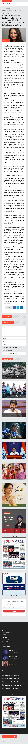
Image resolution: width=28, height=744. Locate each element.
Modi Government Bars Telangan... (13, 415)
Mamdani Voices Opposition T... (13, 678)
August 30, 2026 (13, 652)
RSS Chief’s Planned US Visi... (12, 675)
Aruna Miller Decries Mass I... (12, 688)
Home (3, 8)
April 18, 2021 (6, 40)
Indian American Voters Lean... (13, 681)
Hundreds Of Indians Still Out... (12, 377)
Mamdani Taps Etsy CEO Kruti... (13, 685)
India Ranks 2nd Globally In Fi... (13, 396)
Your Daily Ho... (13, 650)
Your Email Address (8, 604)
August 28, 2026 (13, 664)
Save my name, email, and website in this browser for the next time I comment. (10, 349)
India (7, 8)
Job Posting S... (13, 662)
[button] (14, 430)
